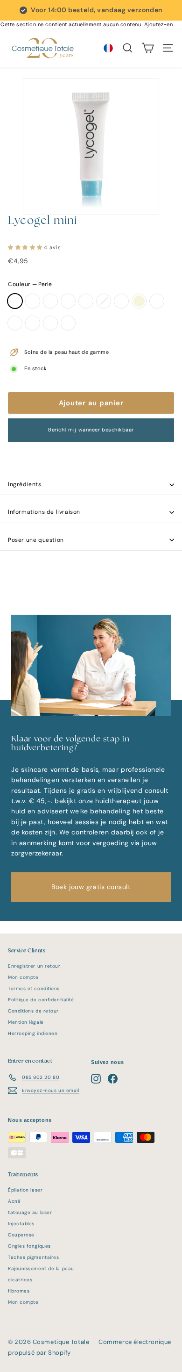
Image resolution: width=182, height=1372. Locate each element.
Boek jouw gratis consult (90, 887)
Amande (68, 301)
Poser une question (36, 540)
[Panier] (148, 48)
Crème (50, 301)
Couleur (30, 284)
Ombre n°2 (68, 323)
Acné (14, 1201)
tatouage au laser (30, 1212)
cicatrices (20, 1280)
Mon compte (23, 977)
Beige (139, 301)
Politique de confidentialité (41, 1000)
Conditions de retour (33, 1011)
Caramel (86, 301)
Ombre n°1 (15, 323)
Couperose (21, 1235)
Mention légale (26, 1022)
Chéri (157, 301)
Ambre (121, 301)
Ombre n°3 (33, 323)
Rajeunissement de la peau (41, 1268)
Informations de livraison (44, 512)
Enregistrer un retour (34, 966)
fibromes (18, 1291)
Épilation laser (25, 1190)
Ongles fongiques (29, 1246)
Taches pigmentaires (33, 1257)
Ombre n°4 (50, 323)
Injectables (21, 1224)
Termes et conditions (34, 988)
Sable (33, 301)
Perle (15, 301)
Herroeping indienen (32, 1033)
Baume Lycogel (104, 301)
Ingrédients (25, 484)
